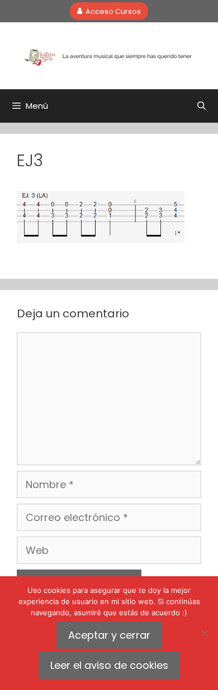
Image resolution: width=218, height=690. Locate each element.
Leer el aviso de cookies (109, 665)
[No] (204, 633)
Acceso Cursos (113, 11)
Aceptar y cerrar (109, 635)
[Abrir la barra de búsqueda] (201, 106)
